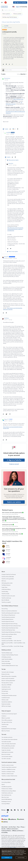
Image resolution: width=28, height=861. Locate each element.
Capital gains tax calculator (7, 752)
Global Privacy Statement (7, 851)
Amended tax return (6, 687)
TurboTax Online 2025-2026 (8, 576)
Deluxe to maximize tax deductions (9, 610)
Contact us (4, 716)
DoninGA (8, 553)
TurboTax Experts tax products (8, 617)
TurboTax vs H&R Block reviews (8, 769)
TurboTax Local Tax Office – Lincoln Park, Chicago (12, 646)
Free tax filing (5, 608)
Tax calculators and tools (7, 737)
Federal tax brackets (6, 704)
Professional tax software (7, 788)
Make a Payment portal (18, 99)
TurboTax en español (6, 602)
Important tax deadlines (7, 701)
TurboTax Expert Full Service (8, 621)
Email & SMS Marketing (7, 799)
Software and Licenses (12, 828)
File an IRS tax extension (7, 720)
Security (3, 828)
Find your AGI (5, 693)
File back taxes (5, 691)
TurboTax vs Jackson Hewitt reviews (9, 775)
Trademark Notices (6, 830)
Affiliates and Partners (17, 830)
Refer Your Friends (6, 730)
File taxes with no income (7, 682)
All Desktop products (6, 657)
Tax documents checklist (7, 756)
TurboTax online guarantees (8, 578)
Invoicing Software (6, 803)
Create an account (14, 464)
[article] (14, 104)
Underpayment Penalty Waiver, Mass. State (11, 533)
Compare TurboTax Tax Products (9, 574)
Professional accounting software (9, 790)
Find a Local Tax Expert (7, 636)
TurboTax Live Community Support (9, 713)
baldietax (6, 318)
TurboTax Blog (5, 591)
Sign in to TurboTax (15, 460)
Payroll (3, 784)
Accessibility (4, 832)
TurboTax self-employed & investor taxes (10, 613)
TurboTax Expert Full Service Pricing (9, 623)
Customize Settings (21, 857)
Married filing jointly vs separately (9, 676)
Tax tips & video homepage (8, 672)
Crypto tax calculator (6, 750)
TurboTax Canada (5, 593)
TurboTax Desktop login (7, 652)
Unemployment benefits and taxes (9, 695)
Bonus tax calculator (6, 754)
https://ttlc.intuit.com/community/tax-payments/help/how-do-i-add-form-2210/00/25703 (15, 229)
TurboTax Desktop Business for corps (10, 665)
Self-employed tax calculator (8, 748)
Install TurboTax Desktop (7, 659)
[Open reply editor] (14, 70)
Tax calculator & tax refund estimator (9, 739)
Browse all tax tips (5, 674)
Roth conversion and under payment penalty (12, 512)
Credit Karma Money (6, 589)
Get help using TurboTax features (9, 17)
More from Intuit (5, 797)
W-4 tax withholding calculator (8, 745)
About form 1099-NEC (6, 684)
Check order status (6, 661)
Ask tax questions (6, 13)
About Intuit (4, 827)
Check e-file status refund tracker (9, 743)
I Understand (7, 857)
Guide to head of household (8, 678)
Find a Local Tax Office (7, 638)
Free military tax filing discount (8, 615)
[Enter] (2, 10)
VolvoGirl (11, 163)
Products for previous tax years (8, 595)
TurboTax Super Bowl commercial (9, 767)
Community (4, 726)
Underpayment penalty (7, 524)
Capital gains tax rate (6, 689)
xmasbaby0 (8, 557)
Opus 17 (6, 419)
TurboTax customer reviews (7, 765)
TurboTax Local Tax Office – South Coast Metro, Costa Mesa (13, 643)
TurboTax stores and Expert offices (9, 634)
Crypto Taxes (4, 587)
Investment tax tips (6, 697)
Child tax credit (5, 699)
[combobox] (11, 10)
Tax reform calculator (6, 758)
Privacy (22, 827)
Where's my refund (6, 718)
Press (18, 827)
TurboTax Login (5, 724)
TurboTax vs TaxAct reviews (7, 773)
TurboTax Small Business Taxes (8, 630)
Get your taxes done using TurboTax (11, 22)
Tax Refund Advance (6, 585)
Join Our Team (12, 827)
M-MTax (7, 545)
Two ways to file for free (7, 722)
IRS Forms (4, 580)
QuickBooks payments (6, 786)
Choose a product (17, 13)
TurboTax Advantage (6, 663)
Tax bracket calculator (6, 741)
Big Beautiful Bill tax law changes (9, 728)
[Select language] (14, 6)
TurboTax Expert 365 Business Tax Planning (11, 632)
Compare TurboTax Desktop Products (10, 654)
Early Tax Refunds (5, 600)
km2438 (6, 26)
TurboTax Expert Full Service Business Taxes (11, 625)
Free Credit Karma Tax (6, 795)
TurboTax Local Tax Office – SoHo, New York (11, 640)
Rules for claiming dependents (8, 680)
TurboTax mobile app (6, 598)
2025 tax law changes (6, 706)
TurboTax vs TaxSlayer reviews (8, 771)
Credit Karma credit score (7, 793)
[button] (4, 7)
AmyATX (6, 256)
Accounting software (6, 782)
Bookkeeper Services (6, 801)
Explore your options (14, 502)
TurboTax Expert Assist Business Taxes (10, 627)
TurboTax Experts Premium (7, 619)
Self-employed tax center (7, 583)
